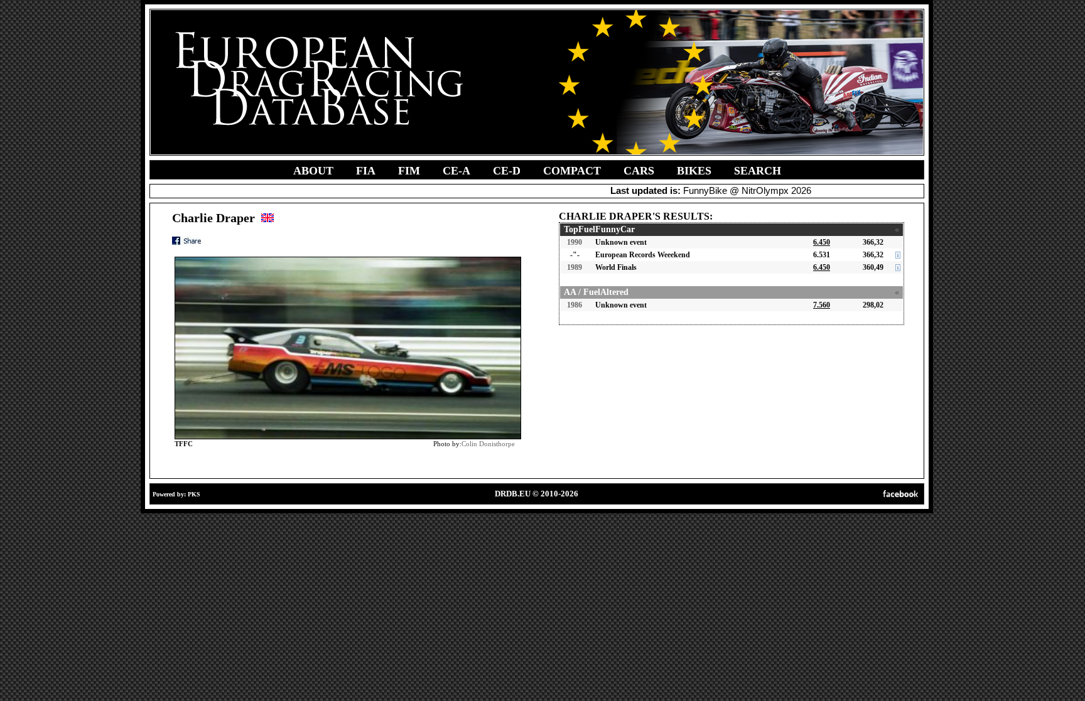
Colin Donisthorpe (488, 443)
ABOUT (313, 170)
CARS (638, 170)
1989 (574, 267)
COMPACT (572, 170)
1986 (574, 305)
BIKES (694, 170)
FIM (409, 170)
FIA (365, 170)
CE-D (507, 170)
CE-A (456, 170)
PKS (194, 494)
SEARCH (757, 170)
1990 (574, 242)
